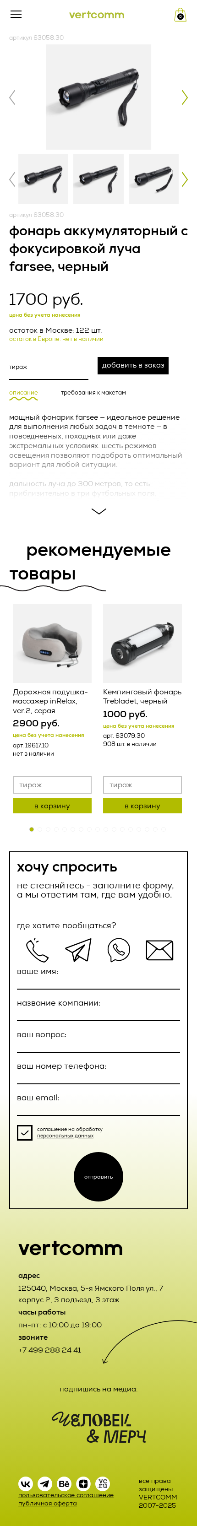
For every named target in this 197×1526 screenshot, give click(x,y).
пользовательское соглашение (66, 1495)
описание (23, 392)
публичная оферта (47, 1503)
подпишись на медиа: (99, 1389)
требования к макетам (93, 392)
